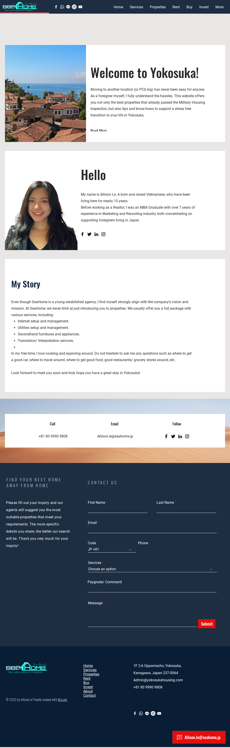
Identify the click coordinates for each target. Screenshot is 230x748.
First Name (96, 502)
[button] (157, 7)
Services (94, 563)
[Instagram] (103, 234)
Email (92, 523)
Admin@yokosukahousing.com (158, 680)
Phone (143, 543)
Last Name (165, 502)
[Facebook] (56, 6)
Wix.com (62, 699)
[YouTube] (80, 6)
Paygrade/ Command (105, 582)
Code (92, 543)
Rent (87, 678)
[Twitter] (89, 234)
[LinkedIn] (96, 234)
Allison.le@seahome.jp (115, 436)
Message (95, 603)
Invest (88, 687)
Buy (86, 683)
